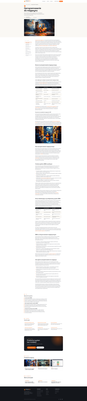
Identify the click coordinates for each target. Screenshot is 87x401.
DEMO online (61, 1)
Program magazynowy (28, 4)
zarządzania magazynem (52, 253)
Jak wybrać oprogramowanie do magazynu (29, 55)
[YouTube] (60, 399)
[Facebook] (62, 399)
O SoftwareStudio (57, 390)
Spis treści (48, 1)
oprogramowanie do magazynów (51, 106)
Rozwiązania (43, 1)
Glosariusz (51, 1)
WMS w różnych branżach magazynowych (28, 53)
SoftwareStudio (37, 107)
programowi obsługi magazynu (43, 45)
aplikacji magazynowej (53, 45)
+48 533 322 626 (57, 1)
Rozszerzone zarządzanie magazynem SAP (28, 46)
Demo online (47, 394)
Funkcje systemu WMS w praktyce (28, 50)
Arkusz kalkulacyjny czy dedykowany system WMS (28, 51)
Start (24, 4)
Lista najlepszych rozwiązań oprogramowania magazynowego (29, 44)
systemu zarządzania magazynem (40, 230)
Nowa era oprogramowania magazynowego (29, 42)
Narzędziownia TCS (39, 394)
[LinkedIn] (59, 399)
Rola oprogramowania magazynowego (28, 48)
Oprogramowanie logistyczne (39, 40)
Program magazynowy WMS (40, 390)
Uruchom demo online (31, 347)
